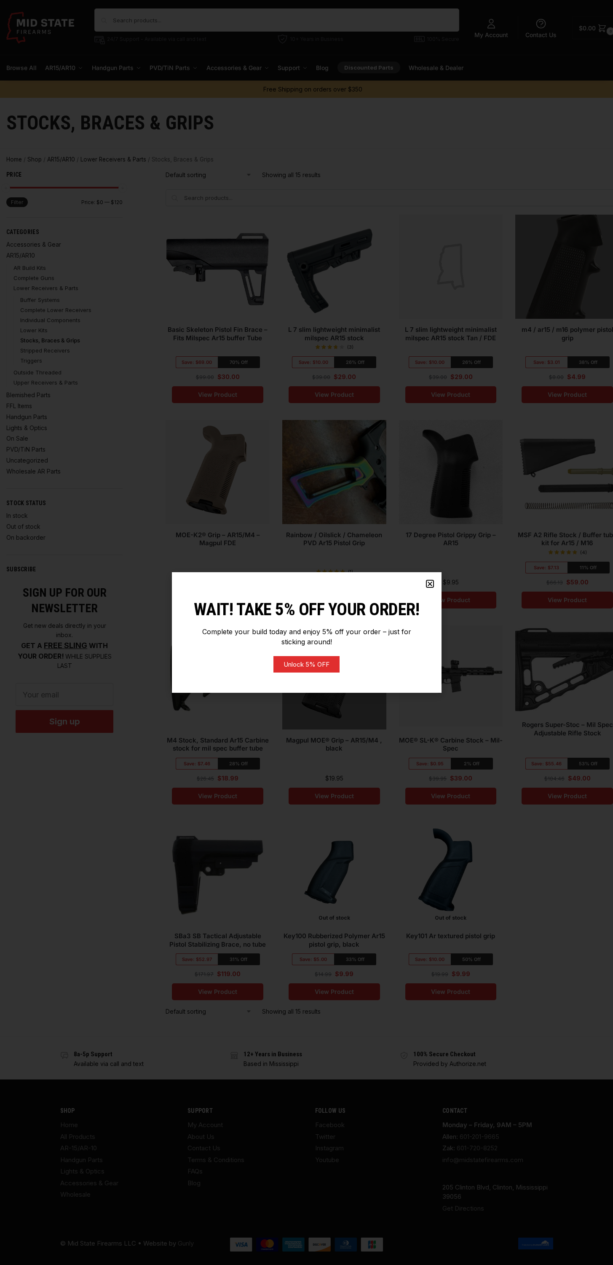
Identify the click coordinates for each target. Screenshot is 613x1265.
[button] (430, 584)
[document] (306, 632)
